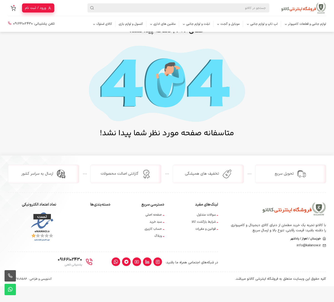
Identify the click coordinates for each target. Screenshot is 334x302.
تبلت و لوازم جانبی (198, 24)
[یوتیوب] (136, 261)
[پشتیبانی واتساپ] (10, 289)
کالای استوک (104, 24)
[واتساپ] (116, 261)
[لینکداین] (147, 261)
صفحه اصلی (153, 214)
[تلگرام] (126, 261)
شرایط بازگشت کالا (204, 221)
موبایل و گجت (230, 24)
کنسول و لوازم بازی (131, 24)
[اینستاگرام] (157, 261)
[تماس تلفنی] (10, 276)
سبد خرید (156, 221)
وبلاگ (158, 236)
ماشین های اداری (164, 24)
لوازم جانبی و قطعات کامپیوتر (307, 24)
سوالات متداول (206, 214)
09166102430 (23, 23)
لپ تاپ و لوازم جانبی (264, 24)
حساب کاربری (153, 228)
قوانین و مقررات (205, 228)
